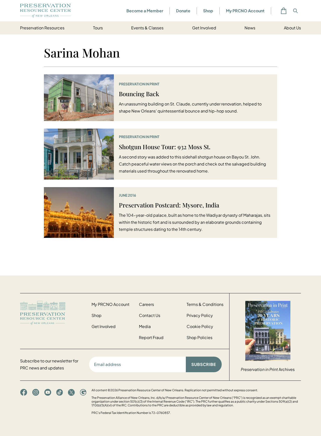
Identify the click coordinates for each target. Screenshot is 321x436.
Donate (183, 10)
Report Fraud (151, 337)
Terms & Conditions (205, 304)
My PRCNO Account (245, 10)
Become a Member (144, 10)
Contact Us (149, 315)
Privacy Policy (200, 315)
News (250, 27)
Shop (208, 10)
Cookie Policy (200, 326)
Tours (98, 27)
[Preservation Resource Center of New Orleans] (53, 313)
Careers (146, 304)
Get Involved (204, 27)
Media (145, 326)
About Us (292, 27)
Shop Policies (199, 337)
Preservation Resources (42, 27)
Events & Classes (147, 27)
